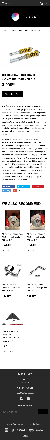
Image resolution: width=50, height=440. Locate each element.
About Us (25, 382)
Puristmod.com (18, 424)
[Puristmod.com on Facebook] (21, 399)
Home (4, 30)
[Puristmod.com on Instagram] (28, 399)
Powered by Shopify (33, 424)
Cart (46, 3)
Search (25, 379)
